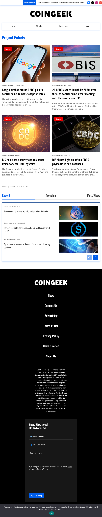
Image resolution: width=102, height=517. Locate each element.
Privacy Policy (51, 336)
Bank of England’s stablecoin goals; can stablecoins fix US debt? (61, 2)
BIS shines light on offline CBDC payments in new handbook (70, 162)
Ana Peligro (7, 239)
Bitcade (39, 26)
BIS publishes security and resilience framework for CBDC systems (23, 162)
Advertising (51, 316)
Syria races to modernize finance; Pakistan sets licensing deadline (27, 246)
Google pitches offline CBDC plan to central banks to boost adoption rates (23, 92)
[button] (89, 257)
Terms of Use (51, 326)
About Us (51, 356)
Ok (52, 513)
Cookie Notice (51, 346)
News (14, 26)
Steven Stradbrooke (10, 223)
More (88, 26)
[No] (99, 510)
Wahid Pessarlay (7, 85)
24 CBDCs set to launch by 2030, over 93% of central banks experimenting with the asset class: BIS (74, 94)
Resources (63, 26)
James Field (7, 206)
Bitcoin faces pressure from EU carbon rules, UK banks (26, 211)
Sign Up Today (36, 495)
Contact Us (51, 306)
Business (8, 49)
